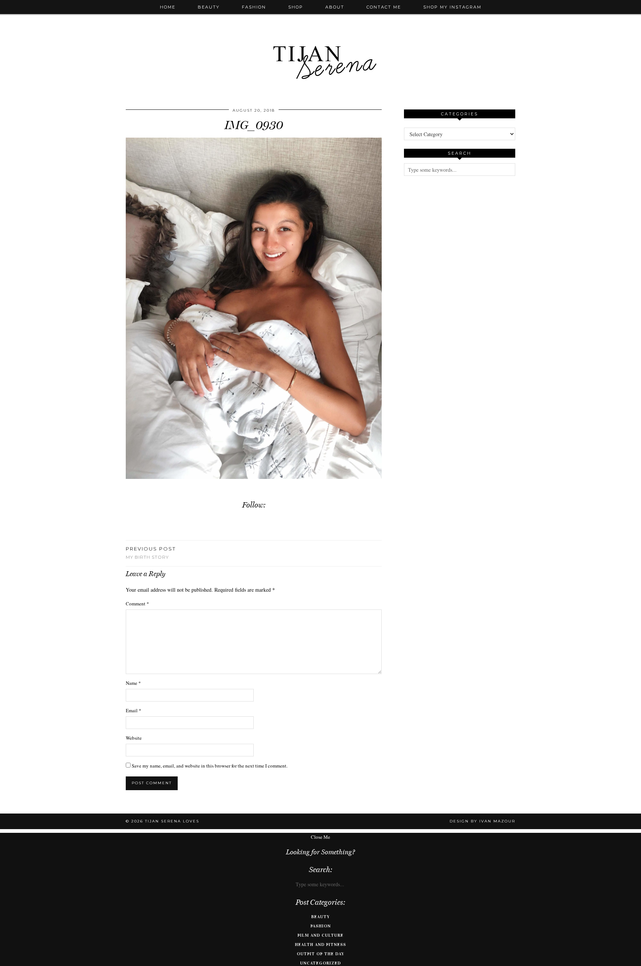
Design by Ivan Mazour (482, 821)
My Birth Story (151, 553)
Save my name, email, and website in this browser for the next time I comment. (209, 765)
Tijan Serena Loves (172, 821)
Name (133, 683)
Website (134, 738)
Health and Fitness (320, 944)
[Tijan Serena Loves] (320, 43)
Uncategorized (320, 963)
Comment (137, 603)
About (334, 7)
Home (167, 7)
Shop (295, 7)
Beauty (209, 7)
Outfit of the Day (320, 953)
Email (133, 710)
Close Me (320, 837)
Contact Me (383, 7)
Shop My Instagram (452, 7)
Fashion (254, 7)
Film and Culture (320, 935)
